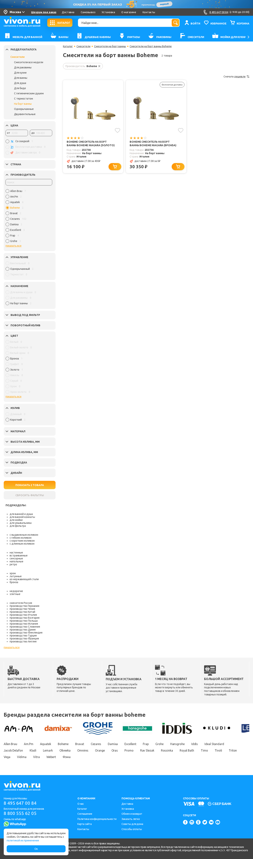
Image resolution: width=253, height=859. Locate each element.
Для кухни (20, 72)
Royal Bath (187, 750)
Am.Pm (28, 744)
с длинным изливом (22, 543)
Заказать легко (130, 818)
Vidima (21, 757)
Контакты (149, 12)
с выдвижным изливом (24, 534)
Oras (114, 750)
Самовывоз (88, 12)
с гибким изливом (20, 537)
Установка (108, 12)
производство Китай (22, 611)
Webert (51, 757)
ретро (13, 564)
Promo (129, 750)
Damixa (113, 744)
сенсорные (16, 558)
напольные (16, 561)
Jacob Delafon (13, 750)
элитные (15, 594)
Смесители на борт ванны (110, 46)
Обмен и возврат (131, 813)
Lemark (48, 750)
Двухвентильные (25, 114)
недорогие (16, 591)
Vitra (36, 757)
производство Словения (25, 626)
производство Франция (24, 638)
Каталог (68, 46)
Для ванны (20, 77)
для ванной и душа (21, 514)
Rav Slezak (147, 750)
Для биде (20, 88)
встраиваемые (19, 555)
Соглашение (84, 813)
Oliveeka (65, 750)
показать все (13, 245)
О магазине (128, 12)
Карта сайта (84, 823)
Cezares (96, 744)
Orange (100, 750)
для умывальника (20, 522)
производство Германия (24, 605)
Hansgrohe (177, 744)
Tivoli (218, 750)
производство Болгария (24, 617)
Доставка (68, 12)
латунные (16, 576)
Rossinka (167, 750)
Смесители (17, 56)
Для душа (20, 83)
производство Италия (23, 614)
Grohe (159, 744)
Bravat (79, 744)
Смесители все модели (28, 62)
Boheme (63, 744)
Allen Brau (10, 744)
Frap (146, 744)
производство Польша (24, 620)
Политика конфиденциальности (96, 818)
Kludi (33, 750)
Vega (7, 757)
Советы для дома (132, 823)
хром (13, 573)
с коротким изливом (22, 540)
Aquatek (45, 744)
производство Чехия (22, 608)
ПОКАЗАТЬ (29, 485)
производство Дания (23, 629)
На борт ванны (23, 103)
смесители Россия (21, 602)
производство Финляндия (26, 632)
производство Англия (23, 641)
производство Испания (24, 623)
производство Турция (23, 635)
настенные (16, 552)
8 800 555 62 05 (20, 813)
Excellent (130, 744)
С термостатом (23, 98)
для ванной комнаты (22, 516)
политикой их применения (23, 840)
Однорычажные (24, 108)
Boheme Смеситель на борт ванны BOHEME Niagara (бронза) (153, 143)
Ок (36, 848)
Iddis (194, 744)
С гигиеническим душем (29, 93)
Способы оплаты (131, 829)
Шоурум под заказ (43, 12)
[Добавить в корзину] (115, 166)
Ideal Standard (214, 744)
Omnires (82, 750)
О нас (80, 803)
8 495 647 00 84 (20, 803)
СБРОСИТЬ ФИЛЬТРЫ (29, 495)
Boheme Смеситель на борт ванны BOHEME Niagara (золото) (91, 143)
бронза (14, 582)
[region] (29, 217)
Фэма (67, 757)
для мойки (16, 519)
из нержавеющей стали (24, 579)
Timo (204, 750)
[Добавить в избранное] (117, 130)
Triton (233, 750)
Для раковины (22, 67)
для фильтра (18, 525)
